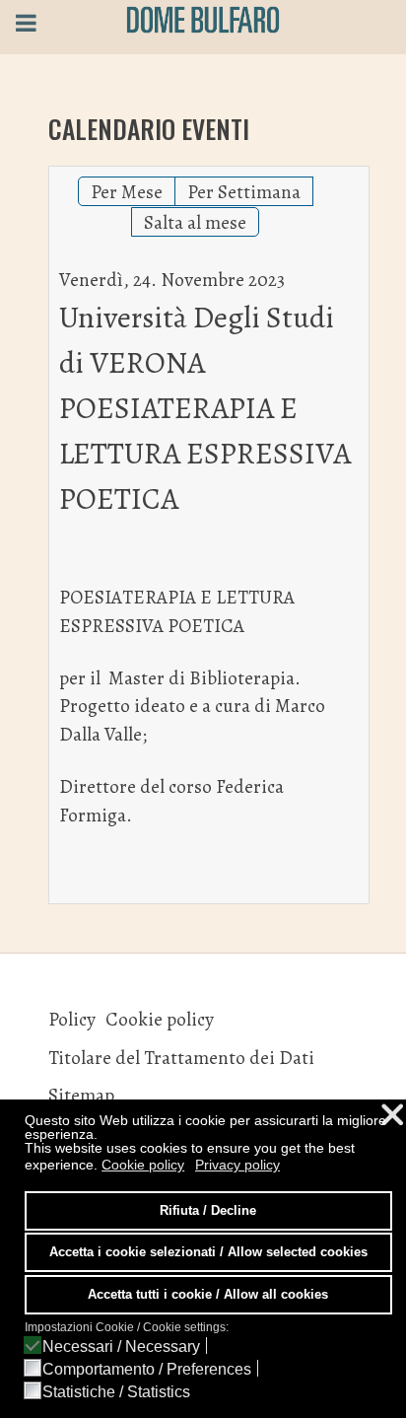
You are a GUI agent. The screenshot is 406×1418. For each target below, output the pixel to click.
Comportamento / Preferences (146, 1370)
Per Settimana (244, 191)
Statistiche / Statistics (116, 1392)
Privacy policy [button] (237, 1164)
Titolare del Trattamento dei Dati (181, 1057)
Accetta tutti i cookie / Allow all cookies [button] (208, 1295)
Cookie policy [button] (143, 1164)
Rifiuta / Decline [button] (208, 1211)
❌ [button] (392, 1114)
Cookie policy (159, 1019)
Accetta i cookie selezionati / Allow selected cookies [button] (208, 1252)
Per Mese (127, 191)
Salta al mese (195, 222)
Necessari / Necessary (121, 1347)
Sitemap (81, 1095)
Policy (72, 1019)
